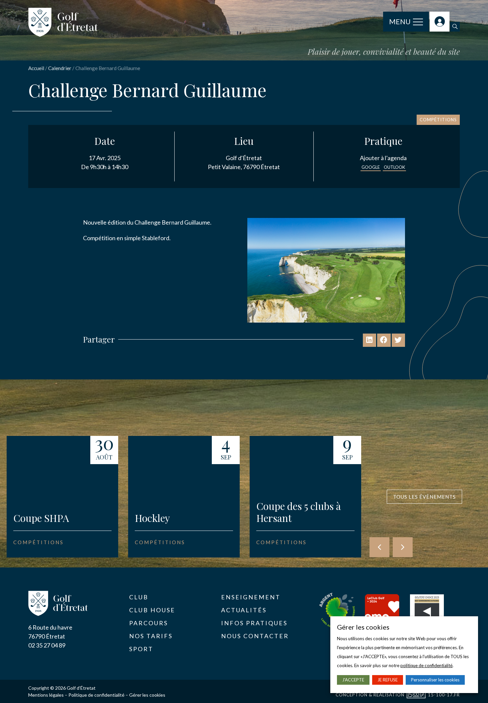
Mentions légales (46, 695)
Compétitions (438, 119)
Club (138, 597)
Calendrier (59, 68)
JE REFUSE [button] (387, 679)
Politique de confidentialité (96, 695)
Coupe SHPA (41, 518)
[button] (455, 27)
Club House (152, 610)
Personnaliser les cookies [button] (435, 679)
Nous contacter (255, 636)
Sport (141, 649)
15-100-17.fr (444, 694)
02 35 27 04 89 (46, 645)
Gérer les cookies (147, 695)
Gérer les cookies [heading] (363, 627)
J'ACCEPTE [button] (353, 679)
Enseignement (251, 597)
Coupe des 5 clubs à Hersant (298, 512)
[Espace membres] (439, 22)
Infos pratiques (254, 623)
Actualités (244, 610)
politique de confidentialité (426, 665)
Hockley (152, 518)
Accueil (36, 68)
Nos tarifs (151, 636)
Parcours (148, 623)
